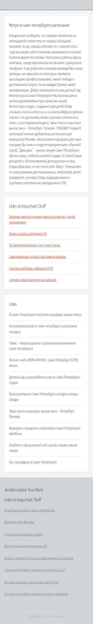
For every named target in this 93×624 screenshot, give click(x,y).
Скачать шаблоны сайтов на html (31, 268)
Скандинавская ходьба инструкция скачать (37, 257)
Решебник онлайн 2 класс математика (30, 510)
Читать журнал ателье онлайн (24, 534)
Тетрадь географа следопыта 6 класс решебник (36, 594)
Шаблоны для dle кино (19, 522)
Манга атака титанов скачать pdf (26, 546)
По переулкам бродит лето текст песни (34, 245)
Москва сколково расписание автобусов (31, 582)
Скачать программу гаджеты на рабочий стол (35, 570)
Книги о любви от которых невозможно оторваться (39, 558)
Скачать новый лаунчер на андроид (32, 280)
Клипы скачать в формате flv (28, 234)
